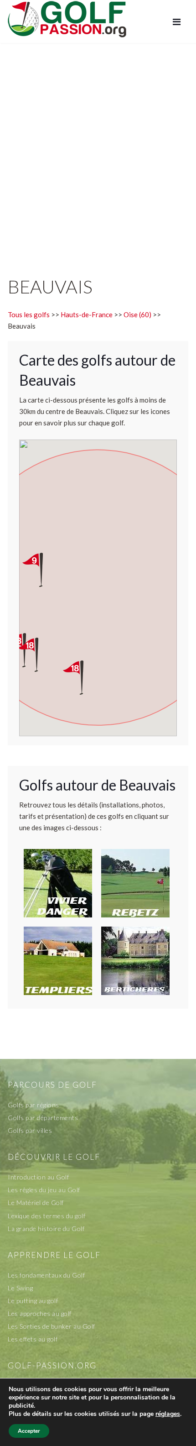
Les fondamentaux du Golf (46, 1275)
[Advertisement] (98, 150)
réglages (167, 1414)
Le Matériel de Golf (36, 1202)
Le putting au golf (33, 1301)
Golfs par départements (43, 1117)
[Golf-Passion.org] (67, 18)
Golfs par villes (30, 1130)
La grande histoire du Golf (46, 1228)
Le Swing (20, 1288)
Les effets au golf (32, 1339)
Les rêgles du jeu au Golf (44, 1190)
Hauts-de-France (87, 314)
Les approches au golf (40, 1313)
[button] (36, 655)
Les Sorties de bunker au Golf (51, 1326)
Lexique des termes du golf (46, 1216)
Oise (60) (137, 314)
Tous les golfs (29, 314)
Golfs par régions (33, 1105)
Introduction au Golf (38, 1177)
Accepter (29, 1431)
